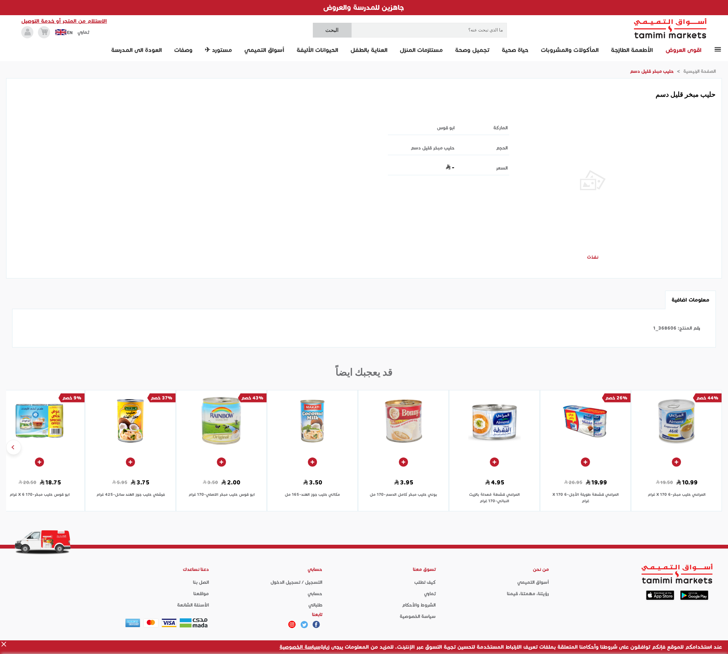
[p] (292, 624)
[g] (316, 624)
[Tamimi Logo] (670, 28)
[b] (304, 624)
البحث (332, 30)
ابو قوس (446, 127)
